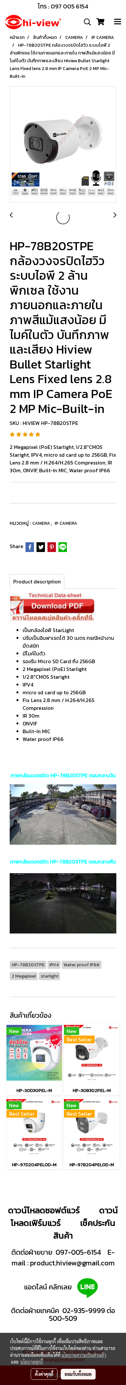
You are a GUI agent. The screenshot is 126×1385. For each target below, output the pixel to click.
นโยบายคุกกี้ (31, 1362)
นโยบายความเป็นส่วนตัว (83, 1355)
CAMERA (41, 523)
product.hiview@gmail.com (72, 1263)
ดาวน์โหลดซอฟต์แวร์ (44, 1210)
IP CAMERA (66, 523)
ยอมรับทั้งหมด (78, 1374)
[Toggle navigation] (117, 22)
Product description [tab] (37, 581)
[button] (85, 22)
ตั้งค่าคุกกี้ (44, 1374)
